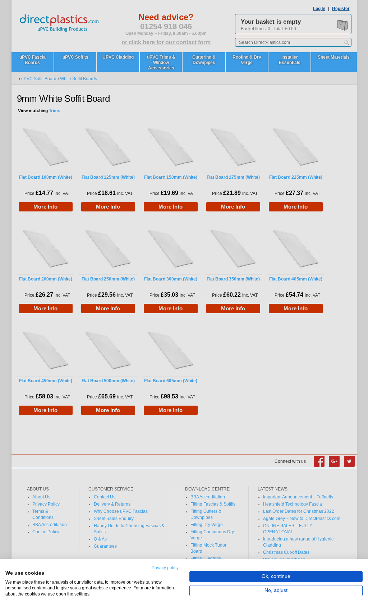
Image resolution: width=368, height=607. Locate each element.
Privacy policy (165, 567)
